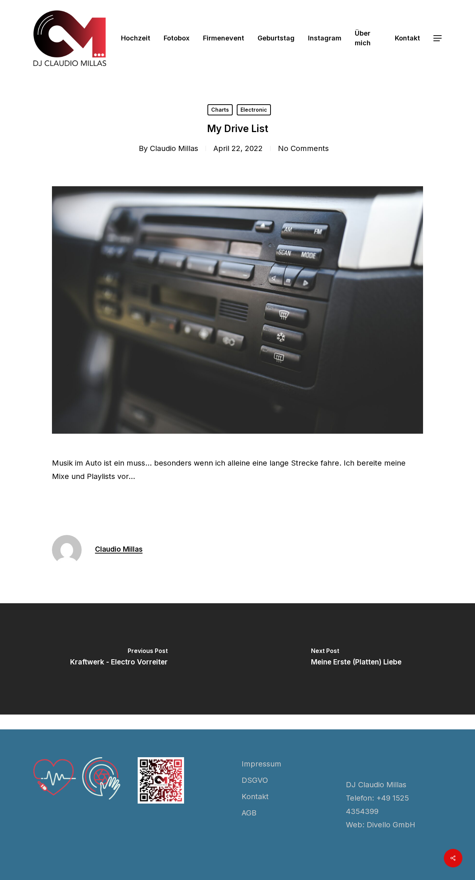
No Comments (303, 148)
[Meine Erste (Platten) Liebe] (356, 659)
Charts (220, 109)
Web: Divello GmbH (380, 824)
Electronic (253, 109)
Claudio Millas (174, 148)
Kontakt (255, 796)
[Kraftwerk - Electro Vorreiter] (119, 659)
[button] (437, 38)
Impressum (261, 763)
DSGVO (255, 780)
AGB (249, 812)
